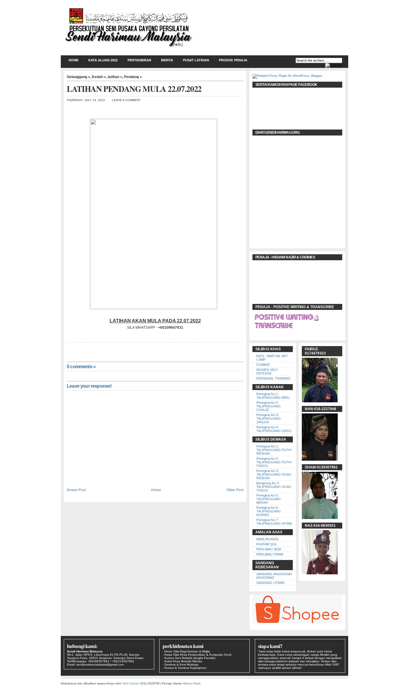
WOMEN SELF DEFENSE (267, 371)
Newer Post (76, 490)
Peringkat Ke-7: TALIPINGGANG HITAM (274, 521)
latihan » (115, 77)
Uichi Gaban (130, 683)
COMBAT (263, 364)
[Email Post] (67, 348)
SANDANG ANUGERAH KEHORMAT (274, 575)
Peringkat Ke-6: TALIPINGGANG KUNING (268, 511)
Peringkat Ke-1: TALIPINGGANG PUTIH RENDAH (274, 450)
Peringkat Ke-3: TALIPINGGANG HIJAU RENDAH (273, 474)
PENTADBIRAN (139, 60)
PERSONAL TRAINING (273, 378)
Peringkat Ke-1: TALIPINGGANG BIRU (273, 395)
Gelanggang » (78, 77)
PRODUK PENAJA (233, 60)
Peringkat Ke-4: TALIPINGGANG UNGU (274, 429)
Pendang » (133, 77)
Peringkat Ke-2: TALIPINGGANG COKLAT (268, 406)
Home (73, 60)
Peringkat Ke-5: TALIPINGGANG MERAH (268, 499)
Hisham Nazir (192, 683)
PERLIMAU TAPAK (270, 554)
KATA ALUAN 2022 (103, 60)
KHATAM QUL (266, 544)
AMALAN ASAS (267, 539)
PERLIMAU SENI (268, 549)
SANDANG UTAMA (270, 583)
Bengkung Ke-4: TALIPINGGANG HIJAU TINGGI (273, 486)
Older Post (234, 490)
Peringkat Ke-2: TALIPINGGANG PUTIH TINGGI (274, 462)
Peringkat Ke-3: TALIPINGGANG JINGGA (268, 418)
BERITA (167, 60)
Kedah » (99, 77)
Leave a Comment (126, 100)
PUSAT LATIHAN (196, 60)
